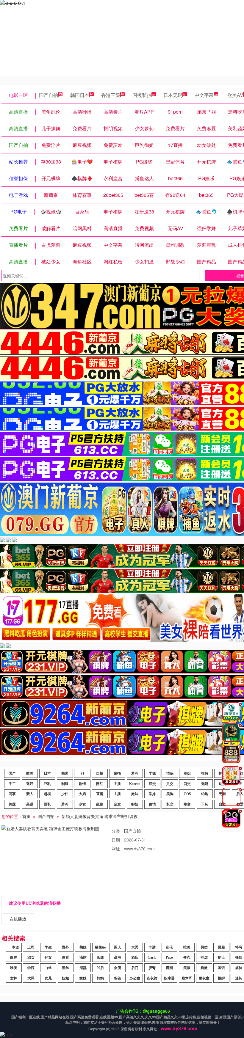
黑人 (117, 947)
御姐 (134, 804)
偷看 (65, 957)
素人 (29, 794)
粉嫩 (204, 968)
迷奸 (29, 784)
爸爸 (117, 978)
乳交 (169, 804)
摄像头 (100, 947)
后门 (134, 968)
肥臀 (152, 968)
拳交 (187, 804)
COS (187, 794)
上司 (31, 947)
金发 (117, 804)
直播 (99, 794)
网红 (99, 784)
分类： (118, 831)
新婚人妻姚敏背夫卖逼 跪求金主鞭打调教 (100, 816)
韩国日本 (79, 95)
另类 (204, 947)
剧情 (82, 784)
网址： (118, 849)
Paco (169, 957)
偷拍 (117, 773)
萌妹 (83, 947)
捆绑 (221, 978)
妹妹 (83, 978)
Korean (134, 784)
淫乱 (83, 968)
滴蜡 (83, 957)
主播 (117, 784)
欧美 (29, 773)
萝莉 (134, 773)
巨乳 (47, 784)
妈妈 (100, 978)
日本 (47, 773)
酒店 (134, 957)
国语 (221, 968)
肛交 (152, 784)
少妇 (64, 794)
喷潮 (169, 968)
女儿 (48, 978)
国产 (12, 773)
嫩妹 (134, 794)
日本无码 (172, 95)
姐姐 (65, 978)
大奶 (82, 794)
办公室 (134, 978)
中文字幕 (204, 95)
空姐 (187, 773)
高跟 (29, 804)
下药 (204, 804)
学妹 (152, 773)
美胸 (169, 794)
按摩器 (169, 978)
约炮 (204, 794)
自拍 (99, 773)
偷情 (152, 804)
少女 (82, 804)
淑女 (31, 957)
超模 (47, 794)
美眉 (186, 968)
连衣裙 (152, 978)
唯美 (186, 947)
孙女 (48, 957)
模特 (204, 773)
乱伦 (99, 804)
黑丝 (65, 968)
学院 (31, 968)
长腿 (100, 957)
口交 (187, 784)
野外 (65, 947)
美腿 (12, 804)
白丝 (48, 968)
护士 (221, 957)
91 (82, 773)
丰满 (152, 947)
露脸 (221, 947)
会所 (117, 968)
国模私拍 (141, 95)
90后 (100, 968)
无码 (204, 784)
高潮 (117, 957)
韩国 (64, 773)
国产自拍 (48, 95)
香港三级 (110, 95)
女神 (13, 978)
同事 (12, 794)
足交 (169, 784)
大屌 (31, 978)
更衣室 (204, 978)
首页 (26, 816)
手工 (12, 784)
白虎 (13, 957)
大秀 (134, 947)
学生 (48, 947)
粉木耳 (187, 978)
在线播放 (18, 919)
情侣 (169, 773)
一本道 (13, 947)
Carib (152, 957)
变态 (186, 957)
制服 (64, 784)
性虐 (204, 957)
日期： (118, 840)
